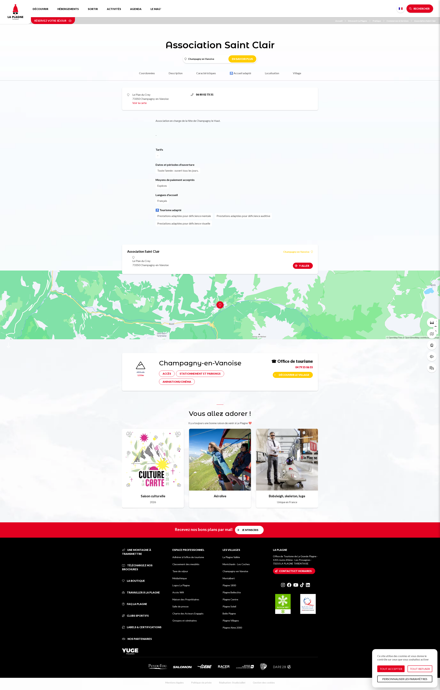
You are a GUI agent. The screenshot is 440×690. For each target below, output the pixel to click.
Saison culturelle (153, 496)
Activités (114, 8)
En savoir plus (242, 58)
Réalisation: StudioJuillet (232, 682)
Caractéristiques (206, 73)
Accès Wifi (178, 592)
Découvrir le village (294, 374)
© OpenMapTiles (394, 337)
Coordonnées (147, 73)
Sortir (93, 8)
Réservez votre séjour (50, 20)
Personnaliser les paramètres (404, 679)
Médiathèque (179, 578)
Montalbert (229, 578)
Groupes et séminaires (184, 620)
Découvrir (40, 8)
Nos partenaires (139, 638)
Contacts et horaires (295, 571)
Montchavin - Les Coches (236, 564)
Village (297, 73)
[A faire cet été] (432, 322)
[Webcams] (432, 345)
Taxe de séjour (180, 571)
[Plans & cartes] (432, 334)
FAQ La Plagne (136, 603)
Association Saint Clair (425, 21)
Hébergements (68, 8)
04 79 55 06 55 (304, 367)
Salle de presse (180, 606)
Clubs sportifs (137, 615)
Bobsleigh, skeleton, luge (287, 496)
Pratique (377, 21)
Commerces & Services (398, 21)
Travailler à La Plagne (143, 592)
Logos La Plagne (181, 585)
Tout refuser (420, 668)
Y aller (304, 265)
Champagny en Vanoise (296, 251)
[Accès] (432, 368)
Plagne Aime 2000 (232, 627)
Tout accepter (391, 668)
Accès (167, 373)
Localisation (272, 73)
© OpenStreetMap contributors (417, 337)
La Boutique (135, 580)
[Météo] (432, 356)
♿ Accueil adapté (240, 73)
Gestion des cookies (264, 682)
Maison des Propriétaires (185, 599)
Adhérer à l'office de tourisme (188, 557)
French (401, 8)
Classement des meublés (185, 564)
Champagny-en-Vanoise (235, 571)
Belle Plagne (229, 613)
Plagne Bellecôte (232, 592)
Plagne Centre (230, 599)
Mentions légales (174, 682)
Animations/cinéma (177, 381)
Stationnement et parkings (200, 373)
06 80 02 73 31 (204, 94)
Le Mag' (156, 8)
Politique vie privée (201, 682)
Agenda (135, 8)
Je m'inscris (250, 529)
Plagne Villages (231, 620)
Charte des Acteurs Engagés (188, 613)
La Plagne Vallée (231, 557)
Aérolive (220, 496)
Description (176, 73)
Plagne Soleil (229, 606)
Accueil (338, 21)
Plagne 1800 (229, 585)
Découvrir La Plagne (357, 21)
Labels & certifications (143, 627)
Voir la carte (139, 102)
